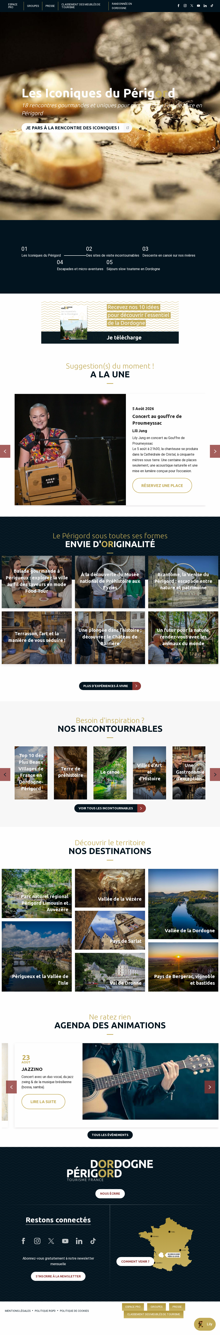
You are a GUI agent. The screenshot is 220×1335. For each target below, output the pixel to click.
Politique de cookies (74, 1310)
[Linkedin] (205, 6)
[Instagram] (185, 6)
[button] (6, 148)
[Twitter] (191, 6)
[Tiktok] (211, 6)
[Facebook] (178, 6)
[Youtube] (198, 6)
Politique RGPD (45, 1310)
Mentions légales (18, 1310)
